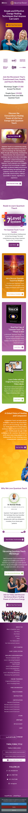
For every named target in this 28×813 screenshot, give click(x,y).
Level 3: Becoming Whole (13, 666)
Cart (21, 728)
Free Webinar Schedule (14, 294)
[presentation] (4, 531)
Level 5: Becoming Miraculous (11, 672)
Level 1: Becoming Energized (12, 660)
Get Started (18, 647)
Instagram (14, 783)
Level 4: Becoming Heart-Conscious (13, 669)
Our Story (17, 631)
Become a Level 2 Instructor (12, 707)
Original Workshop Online (12, 681)
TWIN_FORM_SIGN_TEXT (15, 760)
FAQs (18, 638)
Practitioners (18, 691)
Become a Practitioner (13, 702)
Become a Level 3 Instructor (12, 709)
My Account (18, 724)
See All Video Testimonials (13, 539)
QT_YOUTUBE (13, 779)
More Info (14, 810)
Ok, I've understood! (14, 803)
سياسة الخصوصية (8, 795)
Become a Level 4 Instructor (12, 711)
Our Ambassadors (15, 640)
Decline (14, 807)
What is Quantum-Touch (13, 629)
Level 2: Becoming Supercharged (15, 663)
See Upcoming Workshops (12, 573)
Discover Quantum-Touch (13, 657)
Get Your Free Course (15, 25)
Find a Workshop (17, 687)
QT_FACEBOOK (13, 770)
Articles (17, 636)
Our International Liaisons (12, 643)
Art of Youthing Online (13, 683)
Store (20, 715)
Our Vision (17, 633)
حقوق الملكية (19, 719)
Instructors (18, 696)
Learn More (12, 245)
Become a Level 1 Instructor (12, 704)
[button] (22, 532)
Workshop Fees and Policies (12, 675)
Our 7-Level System (16, 651)
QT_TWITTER (13, 775)
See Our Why (19, 447)
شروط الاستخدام (17, 795)
